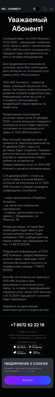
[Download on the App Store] (19, 346)
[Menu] (51, 9)
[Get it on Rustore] (19, 352)
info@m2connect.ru (27, 332)
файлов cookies (26, 371)
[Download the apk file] (35, 352)
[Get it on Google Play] (35, 346)
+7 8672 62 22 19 (27, 325)
